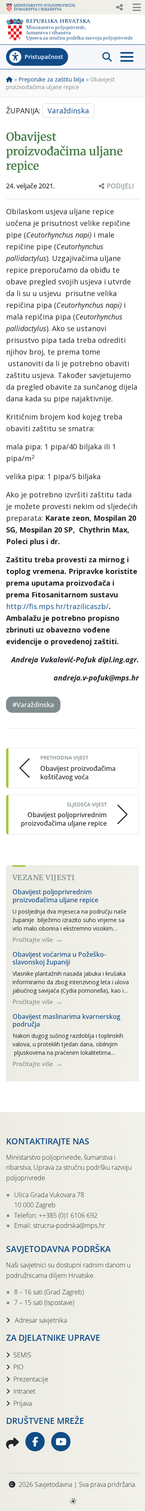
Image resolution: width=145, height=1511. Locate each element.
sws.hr (72, 1500)
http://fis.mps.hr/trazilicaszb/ (57, 606)
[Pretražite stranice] (107, 57)
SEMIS (22, 1354)
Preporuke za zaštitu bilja (51, 79)
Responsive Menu (119, 7)
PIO (18, 1367)
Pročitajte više (33, 939)
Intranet (24, 1391)
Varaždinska (68, 110)
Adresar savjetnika (40, 1320)
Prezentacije (30, 1379)
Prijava (22, 1403)
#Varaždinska (33, 704)
